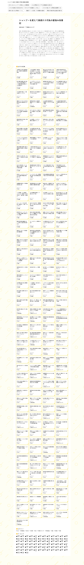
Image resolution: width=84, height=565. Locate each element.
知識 (52, 530)
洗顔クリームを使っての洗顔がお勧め (35, 10)
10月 (62, 536)
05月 (32, 536)
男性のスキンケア (30, 27)
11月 (58, 536)
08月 (18, 536)
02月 (45, 536)
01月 (49, 536)
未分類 (32, 530)
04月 (36, 536)
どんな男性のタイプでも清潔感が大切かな (42, 5)
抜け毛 (28, 530)
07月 (23, 536)
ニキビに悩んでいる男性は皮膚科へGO (51, 8)
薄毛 (60, 530)
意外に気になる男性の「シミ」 (16, 10)
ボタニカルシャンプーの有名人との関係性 (19, 5)
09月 (66, 536)
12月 (53, 536)
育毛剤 (56, 530)
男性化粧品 (48, 530)
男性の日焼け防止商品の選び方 (54, 10)
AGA (18, 530)
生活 (35, 530)
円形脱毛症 (22, 530)
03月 (40, 536)
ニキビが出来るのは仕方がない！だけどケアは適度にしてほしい (24, 8)
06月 (27, 536)
